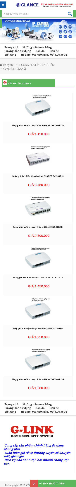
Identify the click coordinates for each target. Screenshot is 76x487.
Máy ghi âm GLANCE (15, 68)
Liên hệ (54, 51)
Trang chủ (11, 47)
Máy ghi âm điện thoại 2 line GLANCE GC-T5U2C (38, 328)
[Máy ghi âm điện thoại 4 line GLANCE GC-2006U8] (38, 159)
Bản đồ (40, 51)
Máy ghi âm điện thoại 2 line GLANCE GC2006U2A (38, 125)
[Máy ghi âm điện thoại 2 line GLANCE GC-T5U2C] (38, 311)
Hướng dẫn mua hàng (37, 47)
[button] (2, 33)
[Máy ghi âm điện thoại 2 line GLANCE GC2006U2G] (38, 361)
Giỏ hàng (10, 54)
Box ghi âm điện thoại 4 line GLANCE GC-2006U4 (38, 227)
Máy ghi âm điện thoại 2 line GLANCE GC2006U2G (38, 379)
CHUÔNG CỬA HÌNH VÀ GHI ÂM (36, 65)
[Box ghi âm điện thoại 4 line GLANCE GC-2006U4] (38, 209)
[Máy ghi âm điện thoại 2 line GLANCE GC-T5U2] (38, 260)
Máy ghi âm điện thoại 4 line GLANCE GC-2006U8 (37, 176)
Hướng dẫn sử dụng (17, 51)
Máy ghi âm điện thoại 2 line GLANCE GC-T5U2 (38, 277)
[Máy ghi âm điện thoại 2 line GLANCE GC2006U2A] (38, 108)
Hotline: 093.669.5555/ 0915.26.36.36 (44, 54)
